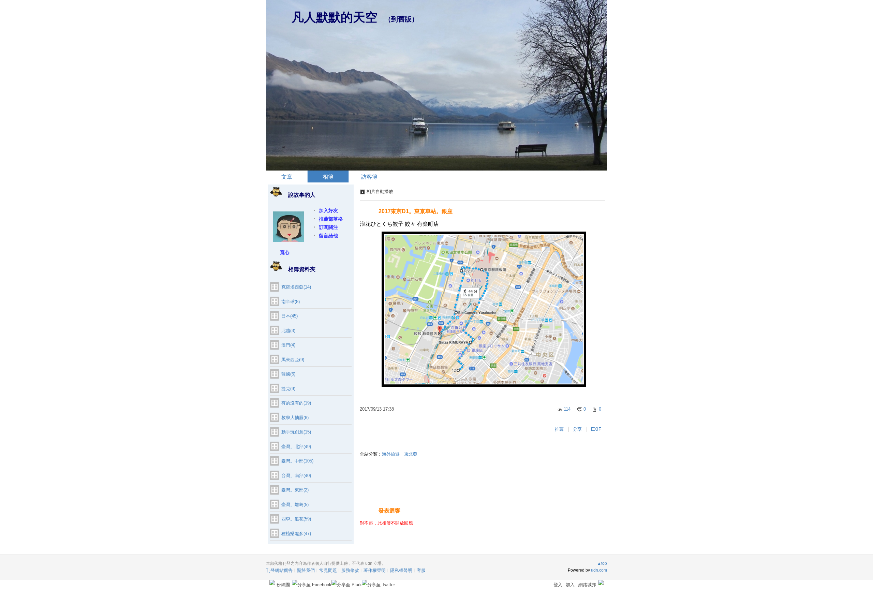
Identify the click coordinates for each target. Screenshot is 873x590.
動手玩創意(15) (296, 431)
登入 (557, 584)
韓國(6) (288, 374)
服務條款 (350, 570)
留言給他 (328, 235)
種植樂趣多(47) (296, 533)
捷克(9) (288, 388)
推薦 (559, 429)
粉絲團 (283, 584)
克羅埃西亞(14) (296, 287)
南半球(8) (290, 301)
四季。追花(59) (296, 518)
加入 (570, 584)
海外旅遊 (391, 454)
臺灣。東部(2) (295, 489)
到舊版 (401, 19)
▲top (602, 563)
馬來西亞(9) (292, 359)
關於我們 (306, 570)
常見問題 (328, 570)
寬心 (285, 252)
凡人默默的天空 (335, 17)
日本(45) (289, 316)
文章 (286, 177)
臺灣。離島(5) (295, 504)
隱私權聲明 (401, 570)
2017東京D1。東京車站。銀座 (416, 211)
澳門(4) (288, 345)
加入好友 (328, 210)
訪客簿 (369, 177)
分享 (577, 429)
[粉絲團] (272, 582)
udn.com (599, 570)
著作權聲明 (375, 570)
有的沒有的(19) (296, 402)
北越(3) (288, 330)
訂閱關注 (328, 227)
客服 (421, 570)
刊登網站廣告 (279, 570)
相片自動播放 (380, 191)
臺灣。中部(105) (297, 460)
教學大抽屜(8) (295, 417)
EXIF (596, 429)
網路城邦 (587, 584)
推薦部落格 (331, 219)
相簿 (328, 177)
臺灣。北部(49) (296, 446)
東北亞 (410, 454)
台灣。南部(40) (296, 475)
